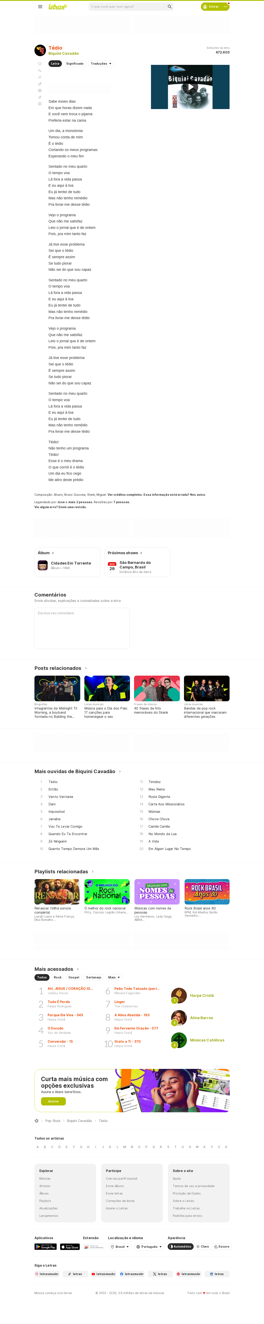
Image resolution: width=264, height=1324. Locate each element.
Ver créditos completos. (125, 494)
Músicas (45, 1178)
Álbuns (44, 1193)
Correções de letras (120, 1201)
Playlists (45, 1201)
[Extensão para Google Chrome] (94, 1246)
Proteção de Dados (187, 1193)
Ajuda (177, 1178)
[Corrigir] (40, 97)
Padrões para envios (187, 1215)
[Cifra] (40, 84)
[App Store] (70, 1246)
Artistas (44, 1186)
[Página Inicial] (36, 1121)
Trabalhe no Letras (186, 1208)
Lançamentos (48, 1215)
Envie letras (114, 1193)
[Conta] (225, 6)
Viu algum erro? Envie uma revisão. (60, 507)
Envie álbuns (115, 1186)
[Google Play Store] (45, 1246)
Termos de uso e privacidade (194, 1186)
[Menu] (40, 6)
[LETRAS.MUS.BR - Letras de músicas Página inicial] (58, 6)
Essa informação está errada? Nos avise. (175, 494)
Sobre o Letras (183, 1201)
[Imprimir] (40, 90)
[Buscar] (169, 6)
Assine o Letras (117, 1208)
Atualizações (48, 1208)
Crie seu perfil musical (121, 1178)
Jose (61, 502)
